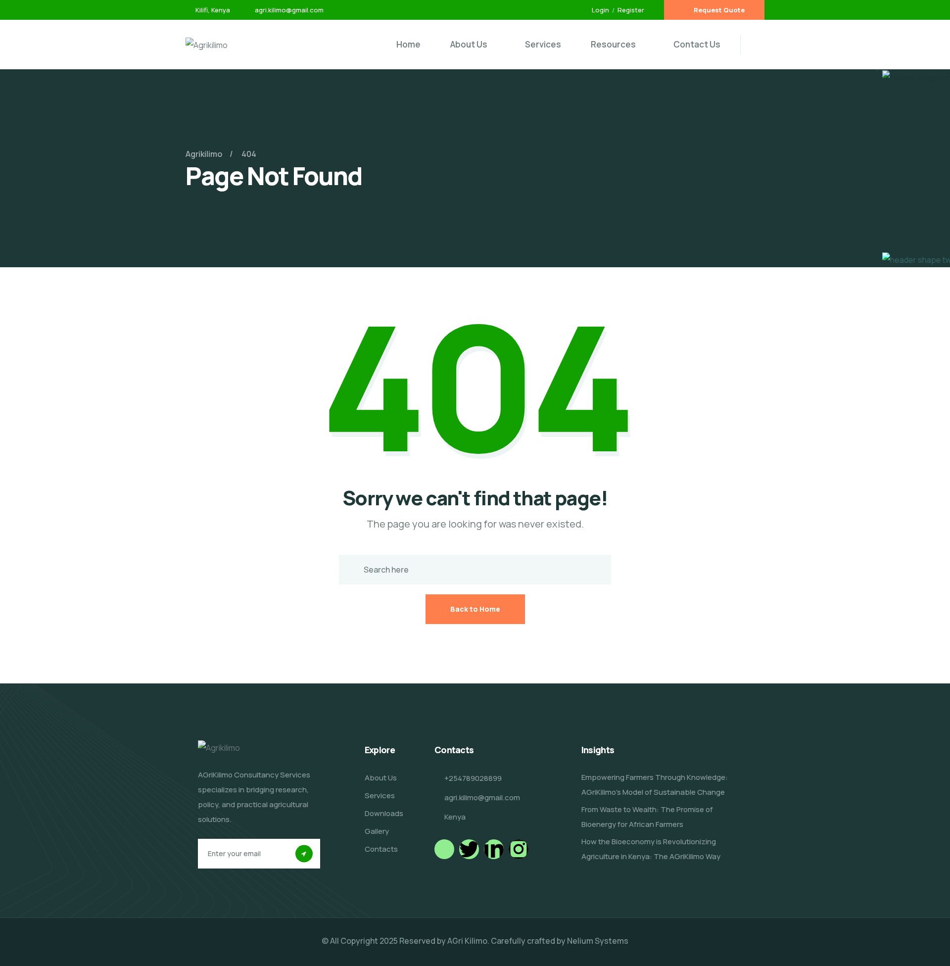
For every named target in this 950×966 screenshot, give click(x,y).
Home (408, 44)
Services (543, 44)
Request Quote (719, 9)
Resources (613, 44)
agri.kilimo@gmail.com (289, 9)
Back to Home (475, 609)
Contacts (381, 849)
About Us (468, 44)
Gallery (377, 831)
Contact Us (696, 44)
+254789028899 (473, 778)
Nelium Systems (597, 940)
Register (631, 9)
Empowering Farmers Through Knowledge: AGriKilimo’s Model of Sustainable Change (654, 784)
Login (600, 9)
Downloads (384, 813)
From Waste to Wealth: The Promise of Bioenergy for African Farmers (647, 816)
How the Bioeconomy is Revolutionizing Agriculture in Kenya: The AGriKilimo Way (650, 849)
